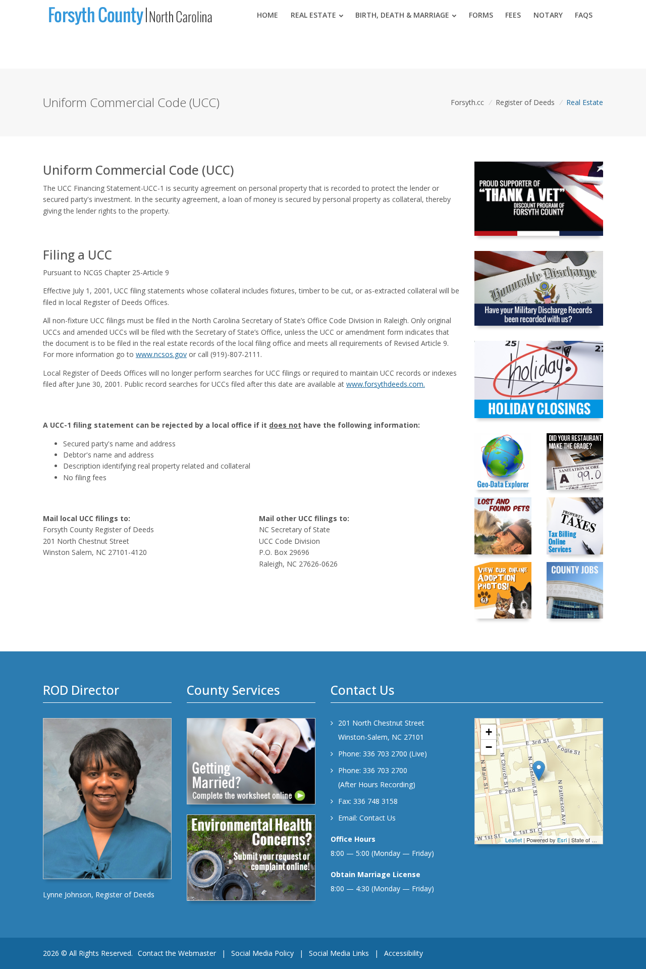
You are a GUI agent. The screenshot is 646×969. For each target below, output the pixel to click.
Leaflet (513, 840)
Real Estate (313, 15)
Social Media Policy (262, 953)
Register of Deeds (525, 102)
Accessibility (403, 953)
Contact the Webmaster (177, 953)
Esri (562, 840)
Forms (481, 15)
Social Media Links (339, 953)
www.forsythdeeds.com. (385, 384)
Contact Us (377, 818)
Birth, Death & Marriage (402, 15)
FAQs (584, 15)
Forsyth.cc (467, 102)
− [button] (489, 747)
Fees (513, 15)
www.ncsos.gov (161, 354)
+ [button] (489, 732)
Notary (548, 15)
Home (267, 15)
